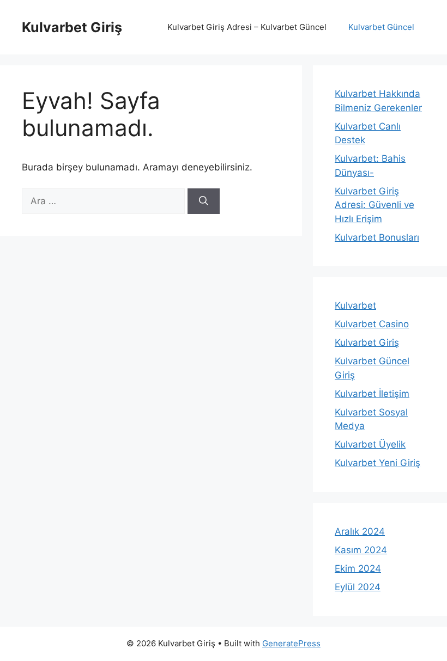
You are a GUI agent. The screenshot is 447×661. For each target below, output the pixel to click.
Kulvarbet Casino (372, 324)
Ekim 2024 (358, 568)
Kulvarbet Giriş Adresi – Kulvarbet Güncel (247, 27)
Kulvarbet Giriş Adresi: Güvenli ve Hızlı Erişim (374, 205)
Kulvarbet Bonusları (377, 237)
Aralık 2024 (360, 531)
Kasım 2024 (361, 549)
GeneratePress (291, 643)
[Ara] (204, 201)
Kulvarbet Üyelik (370, 444)
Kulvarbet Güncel (381, 27)
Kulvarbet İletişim (372, 393)
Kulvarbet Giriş (72, 27)
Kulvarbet (355, 305)
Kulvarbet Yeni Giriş (377, 462)
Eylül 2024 (357, 587)
